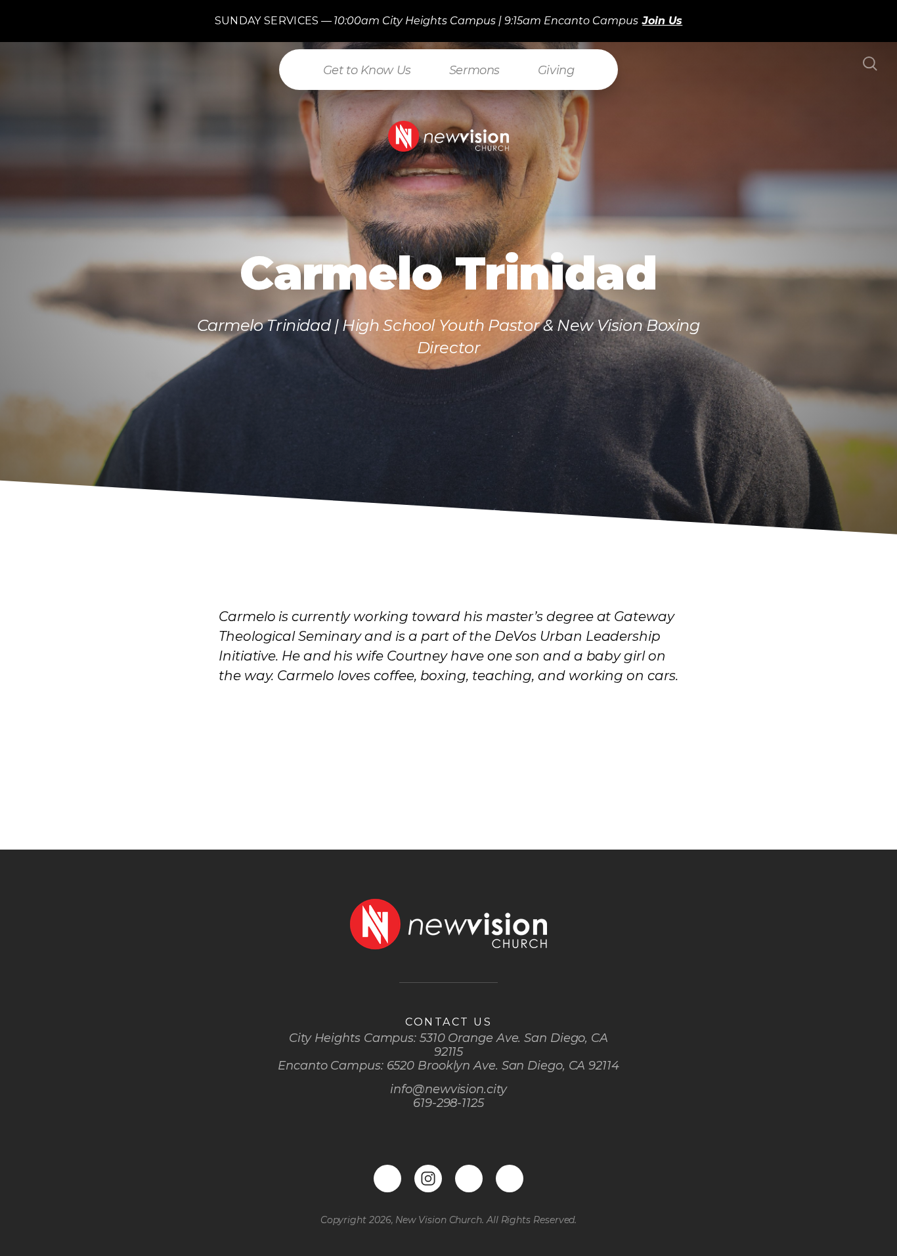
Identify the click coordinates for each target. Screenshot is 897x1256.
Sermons (474, 70)
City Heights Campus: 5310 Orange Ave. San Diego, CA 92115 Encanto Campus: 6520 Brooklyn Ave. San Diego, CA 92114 (448, 1052)
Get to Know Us (367, 70)
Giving (556, 70)
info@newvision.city (448, 1089)
